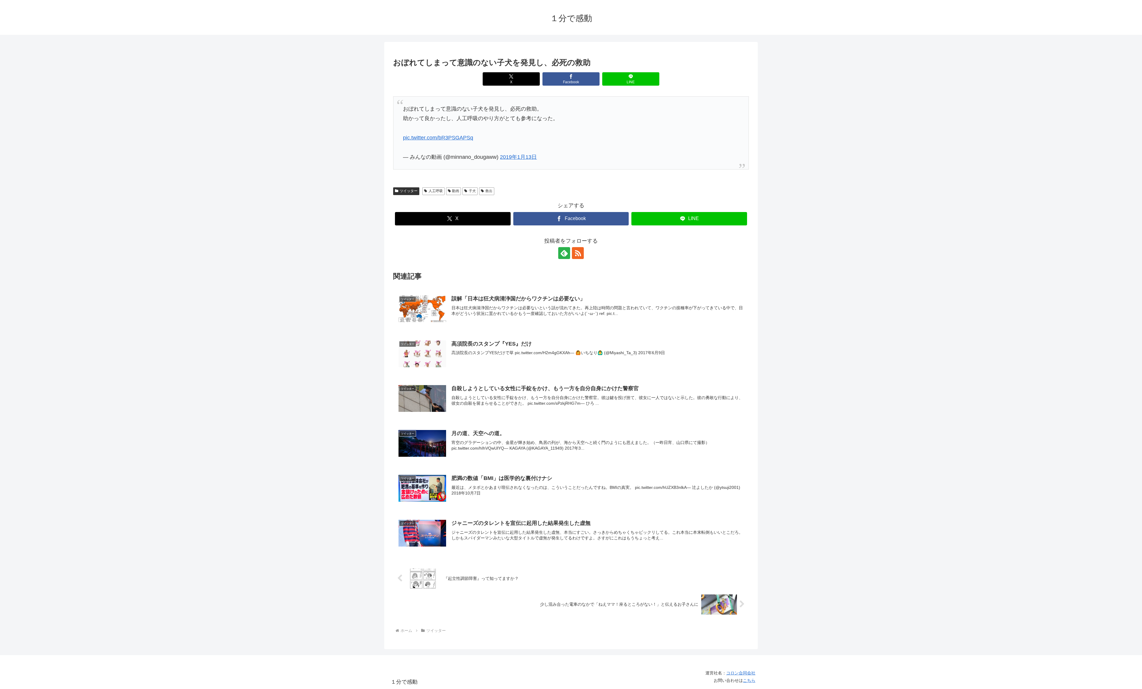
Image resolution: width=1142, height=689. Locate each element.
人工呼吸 (436, 191)
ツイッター (409, 191)
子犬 (472, 191)
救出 (488, 191)
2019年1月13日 (518, 157)
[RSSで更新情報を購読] (578, 253)
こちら (749, 680)
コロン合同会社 (740, 673)
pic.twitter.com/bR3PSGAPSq (438, 138)
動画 (455, 191)
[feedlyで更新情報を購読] (564, 253)
